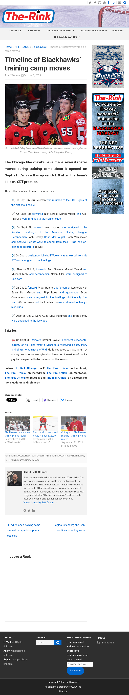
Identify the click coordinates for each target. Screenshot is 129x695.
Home (8, 47)
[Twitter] (29, 510)
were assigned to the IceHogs (29, 320)
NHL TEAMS (21, 47)
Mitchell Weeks (50, 255)
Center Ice (15, 30)
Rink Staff (34, 30)
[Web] (25, 510)
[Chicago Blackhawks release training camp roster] (73, 423)
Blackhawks (39, 47)
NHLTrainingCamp (15, 460)
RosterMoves (32, 460)
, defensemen (62, 287)
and (79, 213)
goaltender (34, 255)
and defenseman (39, 274)
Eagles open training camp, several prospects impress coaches (24, 530)
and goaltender (69, 292)
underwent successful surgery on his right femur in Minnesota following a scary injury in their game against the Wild (49, 344)
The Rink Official (57, 368)
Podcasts (118, 30)
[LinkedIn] (33, 510)
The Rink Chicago (25, 368)
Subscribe (75, 670)
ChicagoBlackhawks (73, 455)
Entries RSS (108, 642)
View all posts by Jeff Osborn (40, 502)
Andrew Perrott (26, 242)
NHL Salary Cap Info (65, 37)
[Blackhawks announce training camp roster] (17, 423)
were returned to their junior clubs (41, 218)
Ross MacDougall (54, 237)
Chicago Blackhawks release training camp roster (73, 435)
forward (38, 227)
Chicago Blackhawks (59, 30)
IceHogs (26, 455)
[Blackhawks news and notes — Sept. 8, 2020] (45, 423)
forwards (38, 213)
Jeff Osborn (13, 75)
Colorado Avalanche (92, 30)
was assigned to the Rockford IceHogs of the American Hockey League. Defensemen (49, 232)
